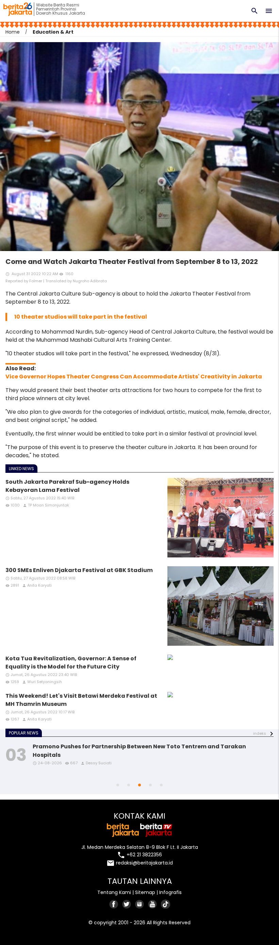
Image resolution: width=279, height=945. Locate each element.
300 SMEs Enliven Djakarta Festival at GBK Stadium (79, 570)
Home (12, 32)
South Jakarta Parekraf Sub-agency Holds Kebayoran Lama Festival (67, 486)
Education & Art (53, 32)
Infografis (170, 892)
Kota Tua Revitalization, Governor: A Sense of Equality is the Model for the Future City (70, 663)
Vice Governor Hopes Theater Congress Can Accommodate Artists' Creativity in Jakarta (133, 376)
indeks (259, 733)
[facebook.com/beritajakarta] (114, 904)
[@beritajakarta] (127, 904)
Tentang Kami (114, 892)
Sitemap (145, 892)
